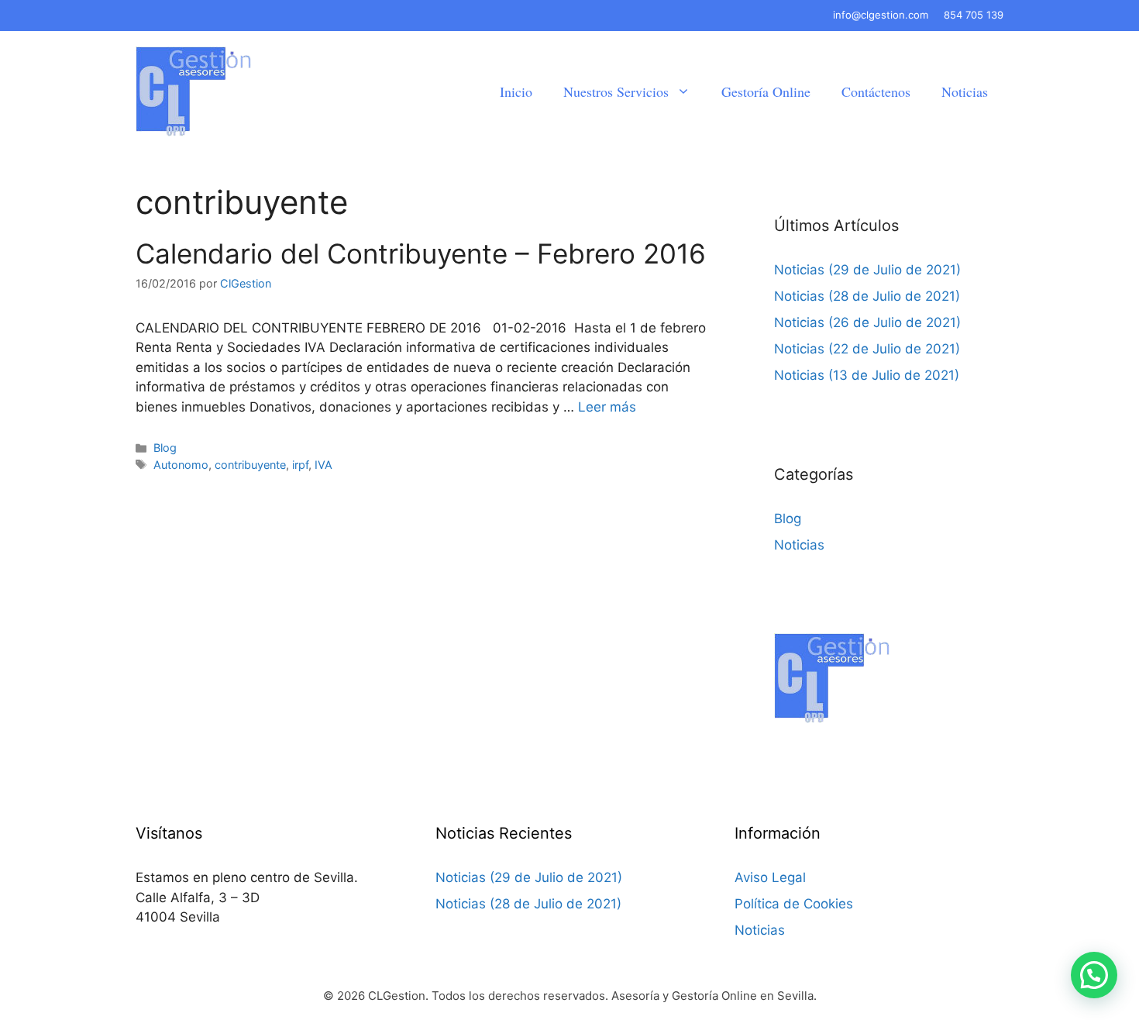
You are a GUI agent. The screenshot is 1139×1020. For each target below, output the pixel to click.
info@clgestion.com (880, 15)
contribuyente (250, 464)
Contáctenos (875, 91)
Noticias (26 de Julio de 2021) (867, 322)
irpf (300, 464)
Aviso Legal (770, 877)
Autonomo (180, 464)
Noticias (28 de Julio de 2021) (867, 296)
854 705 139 (973, 15)
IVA (323, 464)
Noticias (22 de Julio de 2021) (867, 349)
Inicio (516, 91)
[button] (1094, 975)
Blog (165, 447)
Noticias (964, 91)
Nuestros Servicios (616, 91)
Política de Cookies (794, 903)
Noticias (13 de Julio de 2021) (866, 375)
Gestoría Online (765, 91)
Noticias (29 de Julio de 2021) (867, 269)
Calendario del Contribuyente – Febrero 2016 (421, 253)
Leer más (607, 407)
